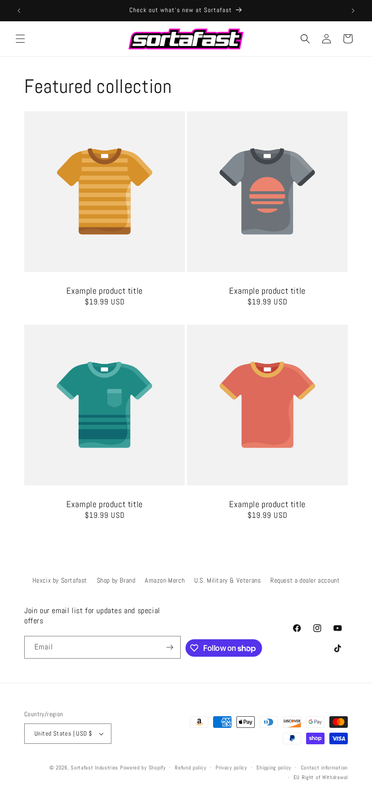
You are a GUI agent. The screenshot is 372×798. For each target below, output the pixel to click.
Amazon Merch (165, 580)
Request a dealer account (305, 580)
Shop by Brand (116, 580)
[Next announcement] (353, 10)
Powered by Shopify (143, 767)
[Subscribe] (169, 647)
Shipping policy (273, 767)
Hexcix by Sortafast (59, 580)
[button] (20, 38)
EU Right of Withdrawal (321, 777)
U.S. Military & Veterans (227, 580)
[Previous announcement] (19, 10)
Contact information (324, 767)
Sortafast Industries (94, 767)
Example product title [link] (104, 290)
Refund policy (190, 767)
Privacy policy (231, 767)
